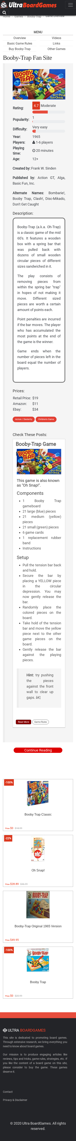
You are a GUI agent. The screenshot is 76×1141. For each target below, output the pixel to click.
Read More (23, 722)
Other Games (56, 49)
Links (56, 43)
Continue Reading (38, 750)
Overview (19, 38)
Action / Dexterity (23, 419)
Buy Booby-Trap (20, 49)
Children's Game (46, 419)
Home (6, 16)
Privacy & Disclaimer (15, 1100)
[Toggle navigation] (70, 5)
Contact (8, 1091)
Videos (56, 38)
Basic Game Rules (19, 43)
